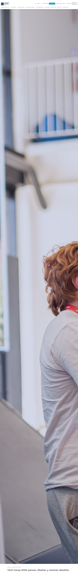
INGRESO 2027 (52, 3)
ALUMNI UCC (69, 3)
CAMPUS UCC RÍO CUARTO (60, 3)
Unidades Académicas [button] (30, 7)
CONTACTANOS (45, 3)
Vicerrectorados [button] (21, 7)
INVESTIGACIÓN (53, 7)
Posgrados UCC (66, 7)
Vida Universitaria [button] (39, 7)
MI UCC (74, 3)
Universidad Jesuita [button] (5, 7)
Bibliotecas (59, 7)
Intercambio (47, 7)
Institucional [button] (13, 7)
